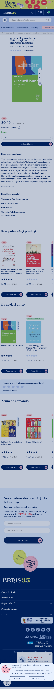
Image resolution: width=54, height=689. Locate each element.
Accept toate (36, 678)
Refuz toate (17, 678)
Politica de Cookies (45, 673)
